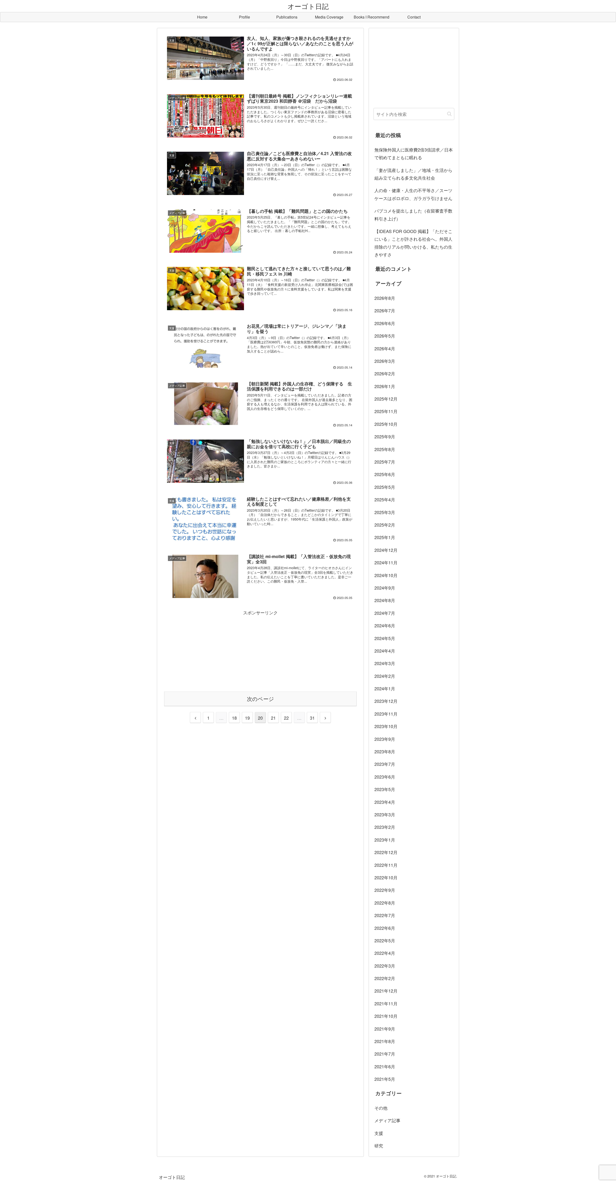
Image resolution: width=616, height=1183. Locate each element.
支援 (378, 1133)
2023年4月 (384, 802)
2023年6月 (384, 777)
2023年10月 (386, 726)
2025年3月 (384, 512)
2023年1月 (384, 840)
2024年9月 (384, 588)
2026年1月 (384, 386)
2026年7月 (384, 310)
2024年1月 (384, 688)
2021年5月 (384, 1079)
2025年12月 (386, 399)
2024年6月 (384, 625)
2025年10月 (386, 424)
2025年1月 (384, 537)
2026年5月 (384, 336)
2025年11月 (386, 411)
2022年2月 (384, 978)
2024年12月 (386, 550)
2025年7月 (384, 462)
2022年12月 (386, 852)
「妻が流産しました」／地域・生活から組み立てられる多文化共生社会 (413, 174)
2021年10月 (386, 1016)
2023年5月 (384, 789)
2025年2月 (384, 525)
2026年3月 (384, 361)
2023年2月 (384, 827)
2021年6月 (384, 1066)
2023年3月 (384, 814)
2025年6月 (384, 474)
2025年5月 (384, 487)
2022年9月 (384, 890)
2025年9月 (384, 436)
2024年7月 (384, 613)
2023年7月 (384, 764)
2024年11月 (386, 562)
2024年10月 (386, 575)
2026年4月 (384, 348)
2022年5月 (384, 940)
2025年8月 (384, 449)
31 (312, 718)
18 (234, 718)
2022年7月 (384, 915)
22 (286, 718)
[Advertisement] (260, 650)
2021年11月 (386, 1003)
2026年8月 (384, 298)
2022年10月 (386, 877)
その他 (380, 1108)
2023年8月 (384, 751)
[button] (449, 114)
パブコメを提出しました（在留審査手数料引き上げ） (413, 214)
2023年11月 (386, 714)
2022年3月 (384, 966)
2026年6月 (384, 323)
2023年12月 (386, 701)
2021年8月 (384, 1041)
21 (273, 718)
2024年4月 (384, 651)
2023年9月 (384, 739)
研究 (378, 1145)
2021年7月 (384, 1054)
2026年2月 (384, 373)
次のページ (260, 698)
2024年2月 (384, 676)
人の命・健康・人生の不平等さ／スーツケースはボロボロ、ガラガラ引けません (413, 194)
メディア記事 (387, 1120)
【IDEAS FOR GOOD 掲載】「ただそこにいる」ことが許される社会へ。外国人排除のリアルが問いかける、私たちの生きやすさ (413, 243)
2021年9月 (384, 1029)
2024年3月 (384, 663)
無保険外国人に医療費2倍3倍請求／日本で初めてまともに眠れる (413, 153)
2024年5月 (384, 638)
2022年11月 (386, 865)
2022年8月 (384, 903)
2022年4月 (384, 953)
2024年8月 (384, 600)
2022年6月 (384, 928)
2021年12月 (386, 991)
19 (247, 718)
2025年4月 (384, 499)
